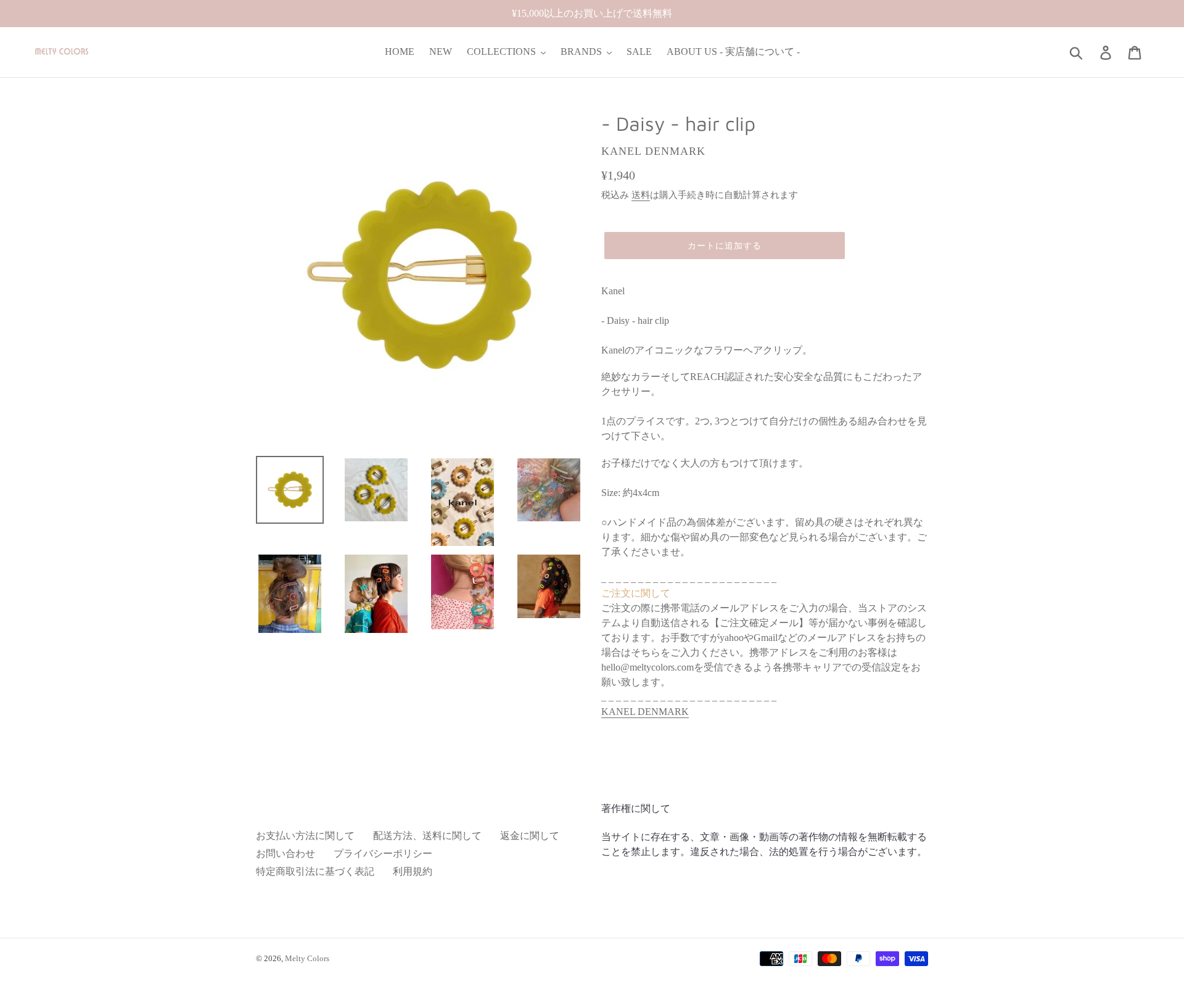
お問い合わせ (285, 853)
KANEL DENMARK (645, 711)
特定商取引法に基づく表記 (315, 871)
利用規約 (412, 871)
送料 (640, 195)
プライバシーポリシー (383, 853)
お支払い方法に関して (305, 835)
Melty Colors (307, 958)
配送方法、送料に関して (427, 835)
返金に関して (529, 835)
